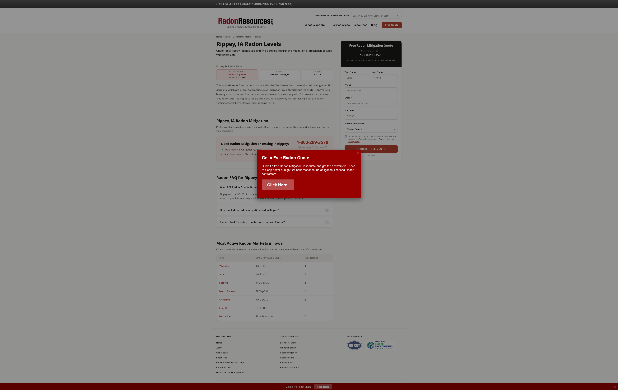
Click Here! (278, 185)
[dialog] (309, 174)
